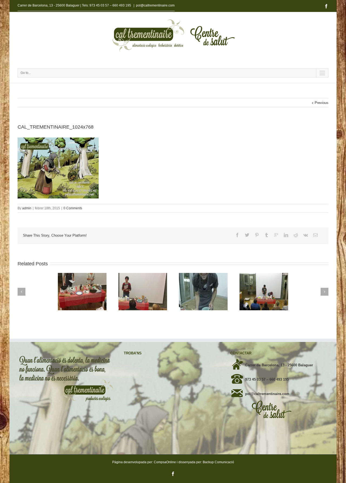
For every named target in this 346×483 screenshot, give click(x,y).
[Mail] (315, 235)
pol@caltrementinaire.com (155, 5)
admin (26, 208)
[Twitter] (247, 235)
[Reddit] (296, 235)
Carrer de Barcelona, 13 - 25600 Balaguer (279, 365)
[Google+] (276, 235)
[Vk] (305, 235)
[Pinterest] (257, 235)
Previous (321, 103)
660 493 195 (121, 5)
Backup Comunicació (218, 462)
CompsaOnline (165, 462)
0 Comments (73, 208)
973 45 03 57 (99, 5)
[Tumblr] (266, 235)
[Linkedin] (286, 235)
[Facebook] (326, 6)
